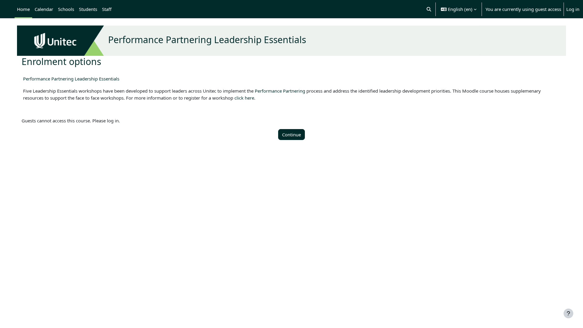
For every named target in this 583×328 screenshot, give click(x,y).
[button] (429, 9)
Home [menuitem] (23, 9)
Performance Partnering (280, 91)
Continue (291, 135)
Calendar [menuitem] (44, 9)
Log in (572, 9)
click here (244, 98)
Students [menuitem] (88, 9)
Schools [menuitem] (66, 9)
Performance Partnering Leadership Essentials (71, 79)
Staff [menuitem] (106, 9)
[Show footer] (568, 313)
